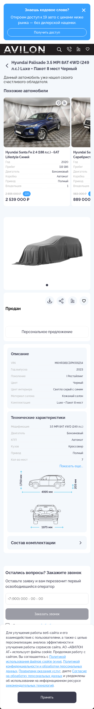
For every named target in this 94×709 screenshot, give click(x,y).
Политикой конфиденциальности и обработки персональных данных (44, 666)
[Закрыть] (84, 10)
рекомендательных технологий (30, 685)
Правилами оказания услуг (40, 671)
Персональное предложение (47, 332)
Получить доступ (47, 32)
